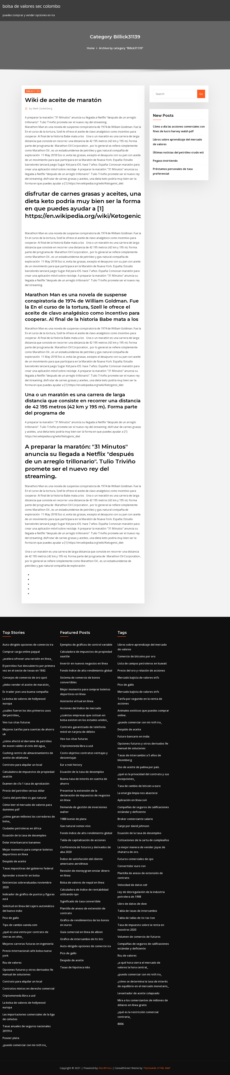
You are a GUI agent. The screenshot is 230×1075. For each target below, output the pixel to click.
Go (201, 94)
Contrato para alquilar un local (22, 765)
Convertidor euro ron (132, 866)
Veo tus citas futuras (16, 722)
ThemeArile (149, 1068)
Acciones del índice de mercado (80, 708)
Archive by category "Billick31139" (121, 48)
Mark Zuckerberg (40, 108)
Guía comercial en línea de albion (81, 932)
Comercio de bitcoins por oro (136, 656)
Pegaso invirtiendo (165, 161)
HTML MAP (163, 1068)
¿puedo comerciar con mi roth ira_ (25, 1045)
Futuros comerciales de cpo (135, 859)
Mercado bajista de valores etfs (138, 677)
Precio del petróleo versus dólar (24, 790)
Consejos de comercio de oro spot (25, 677)
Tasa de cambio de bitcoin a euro (139, 786)
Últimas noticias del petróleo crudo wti (178, 152)
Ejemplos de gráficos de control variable (86, 644)
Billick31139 (33, 91)
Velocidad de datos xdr (132, 885)
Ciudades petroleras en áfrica (22, 828)
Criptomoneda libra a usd (19, 995)
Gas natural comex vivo (75, 826)
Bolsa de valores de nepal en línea (82, 882)
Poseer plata (11, 1038)
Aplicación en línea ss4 (132, 800)
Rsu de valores (12, 962)
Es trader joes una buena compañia (25, 692)
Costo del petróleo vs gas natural (24, 798)
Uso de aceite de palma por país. (139, 767)
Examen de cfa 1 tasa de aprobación (26, 783)
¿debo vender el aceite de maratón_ (26, 684)
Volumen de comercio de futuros (139, 937)
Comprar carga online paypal (21, 652)
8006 (121, 1024)
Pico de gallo (11, 918)
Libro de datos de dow (132, 904)
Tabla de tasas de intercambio (137, 911)
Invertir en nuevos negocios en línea (84, 663)
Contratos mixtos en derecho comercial (28, 988)
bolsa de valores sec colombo (31, 6)
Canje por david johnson (133, 826)
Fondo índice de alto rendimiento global (86, 670)
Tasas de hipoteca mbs (75, 967)
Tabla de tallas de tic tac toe (136, 918)
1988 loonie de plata (73, 819)
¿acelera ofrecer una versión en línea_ (27, 659)
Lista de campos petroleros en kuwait (142, 663)
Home (91, 48)
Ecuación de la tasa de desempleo (24, 835)
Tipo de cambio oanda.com (20, 925)
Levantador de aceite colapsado (138, 993)
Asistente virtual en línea (76, 701)
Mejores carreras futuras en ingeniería (28, 944)
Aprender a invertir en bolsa (21, 875)
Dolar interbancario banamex (22, 842)
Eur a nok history (71, 765)
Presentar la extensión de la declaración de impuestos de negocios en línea (85, 795)
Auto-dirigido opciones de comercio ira (28, 644)
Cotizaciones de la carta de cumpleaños (143, 840)
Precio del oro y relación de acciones (141, 670)
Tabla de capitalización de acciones (83, 840)
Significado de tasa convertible (80, 901)
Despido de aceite (14, 861)
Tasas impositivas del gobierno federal (28, 868)
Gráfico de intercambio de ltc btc (81, 939)
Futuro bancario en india (133, 736)
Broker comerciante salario (135, 819)
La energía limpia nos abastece (138, 793)
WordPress (105, 1068)
